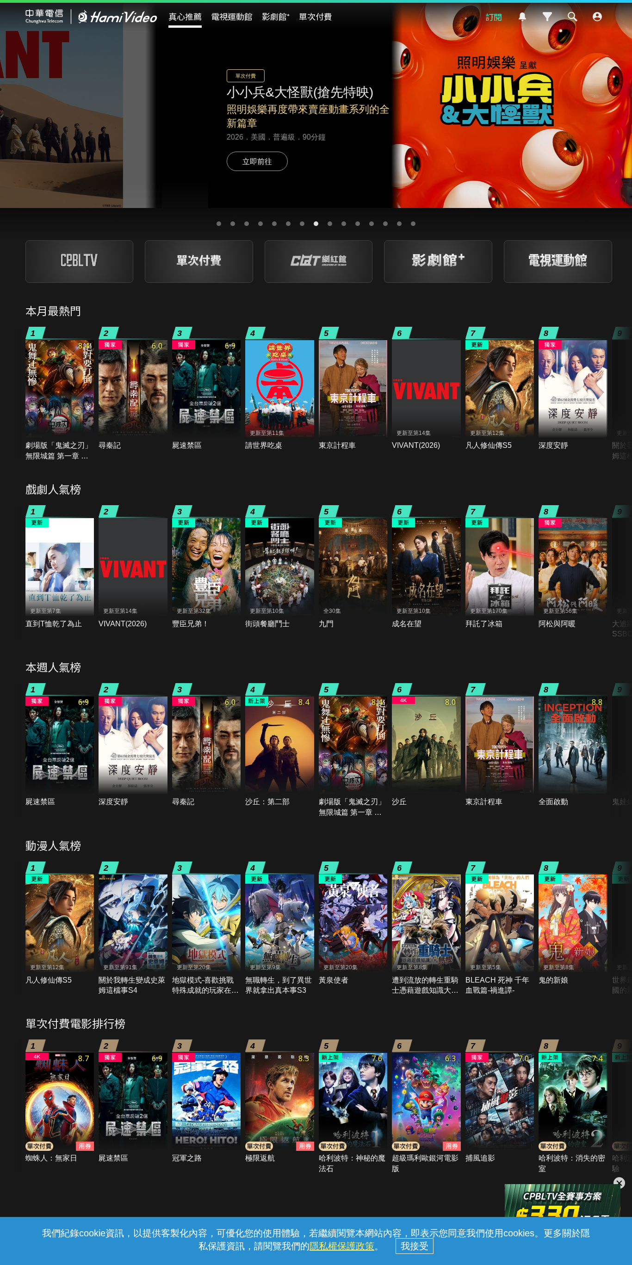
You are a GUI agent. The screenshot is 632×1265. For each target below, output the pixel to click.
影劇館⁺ (276, 16)
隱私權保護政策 (342, 1246)
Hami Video (91, 17)
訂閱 (493, 17)
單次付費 (315, 16)
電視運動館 (232, 16)
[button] (219, 223)
